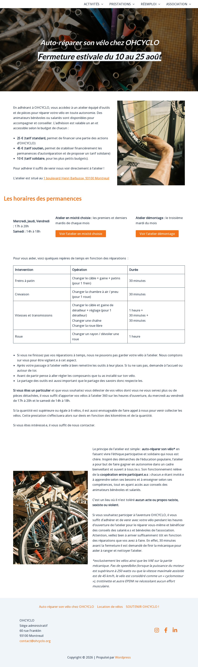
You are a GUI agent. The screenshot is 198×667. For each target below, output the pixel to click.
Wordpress (123, 657)
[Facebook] (165, 630)
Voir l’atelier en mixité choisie (80, 234)
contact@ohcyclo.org (35, 641)
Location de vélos (110, 607)
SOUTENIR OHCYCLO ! (142, 607)
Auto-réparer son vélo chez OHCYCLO (66, 607)
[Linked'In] (175, 630)
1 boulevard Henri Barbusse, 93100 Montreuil (76, 178)
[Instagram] (156, 630)
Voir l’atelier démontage (157, 234)
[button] (101, 4)
